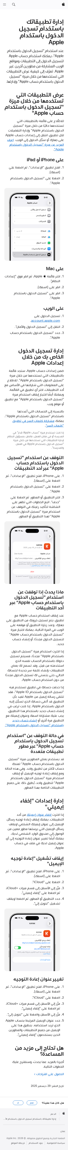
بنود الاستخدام (36, 1143)
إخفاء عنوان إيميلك (39, 814)
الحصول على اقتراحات (50, 1074)
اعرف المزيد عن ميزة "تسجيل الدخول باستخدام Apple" (35, 144)
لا (18, 1102)
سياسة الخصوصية (56, 1143)
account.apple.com (45, 321)
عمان (62, 1131)
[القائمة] (4, 4)
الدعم (53, 1114)
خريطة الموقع (18, 1143)
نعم (32, 1102)
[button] (13, 4)
